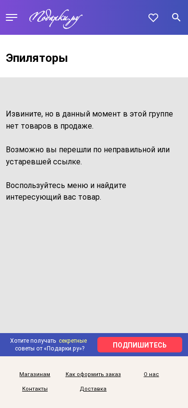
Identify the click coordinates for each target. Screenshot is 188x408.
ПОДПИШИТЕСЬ (140, 345)
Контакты (35, 389)
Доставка (93, 389)
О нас (151, 375)
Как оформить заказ (93, 375)
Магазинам (34, 375)
